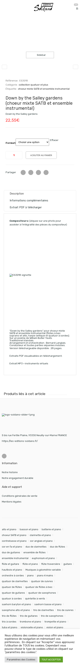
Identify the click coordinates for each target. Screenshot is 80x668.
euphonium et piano (43, 558)
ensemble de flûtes (34, 552)
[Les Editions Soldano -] (45, 7)
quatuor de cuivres (42, 581)
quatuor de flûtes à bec (38, 587)
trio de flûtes (9, 615)
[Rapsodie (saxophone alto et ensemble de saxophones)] (4, 67)
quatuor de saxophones (42, 592)
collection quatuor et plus (47, 30)
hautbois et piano (12, 569)
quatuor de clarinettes (15, 581)
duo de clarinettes (36, 546)
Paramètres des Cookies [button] (21, 659)
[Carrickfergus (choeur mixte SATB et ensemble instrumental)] (75, 67)
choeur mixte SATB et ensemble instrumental (44, 88)
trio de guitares (29, 615)
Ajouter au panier (41, 155)
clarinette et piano (40, 535)
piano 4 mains (45, 575)
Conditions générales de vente (19, 495)
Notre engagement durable (17, 478)
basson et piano (29, 529)
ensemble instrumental (15, 558)
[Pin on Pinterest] (46, 172)
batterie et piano (51, 529)
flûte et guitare (10, 564)
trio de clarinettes (43, 610)
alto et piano (9, 529)
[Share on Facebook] (30, 172)
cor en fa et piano (12, 546)
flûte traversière (50, 564)
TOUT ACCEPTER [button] (51, 659)
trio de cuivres (65, 610)
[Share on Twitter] (23, 172)
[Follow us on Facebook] (4, 456)
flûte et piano (30, 564)
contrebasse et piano (14, 540)
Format (11, 143)
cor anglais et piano (41, 540)
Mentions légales (11, 501)
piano (30, 575)
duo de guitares (11, 552)
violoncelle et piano (32, 627)
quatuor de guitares (13, 592)
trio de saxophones (52, 615)
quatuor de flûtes (12, 587)
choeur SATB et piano (14, 535)
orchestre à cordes (13, 575)
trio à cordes (9, 621)
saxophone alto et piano (16, 610)
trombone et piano (30, 621)
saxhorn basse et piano (48, 604)
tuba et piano (9, 627)
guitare (67, 564)
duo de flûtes (57, 546)
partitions (21, 30)
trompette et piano (55, 621)
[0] (77, 8)
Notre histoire (10, 472)
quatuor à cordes (12, 598)
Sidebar (41, 55)
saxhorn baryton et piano (16, 604)
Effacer (54, 140)
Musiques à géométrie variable (43, 569)
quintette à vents (35, 598)
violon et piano (54, 627)
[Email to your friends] (38, 172)
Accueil (6, 30)
